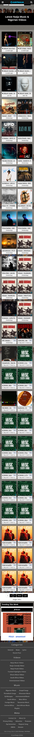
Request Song (23, 724)
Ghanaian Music (24, 693)
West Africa (23, 699)
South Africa (11, 699)
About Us (22, 718)
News (18, 650)
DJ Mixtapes (9, 696)
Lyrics (24, 650)
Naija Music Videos (17, 663)
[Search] (31, 2)
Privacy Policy (8, 721)
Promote (28, 721)
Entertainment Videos (17, 681)
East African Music (23, 705)
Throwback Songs (10, 693)
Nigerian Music (11, 690)
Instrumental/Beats (23, 696)
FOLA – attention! (17, 636)
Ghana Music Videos (17, 675)
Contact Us (12, 718)
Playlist (17, 708)
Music (17, 609)
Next (19, 596)
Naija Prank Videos (17, 669)
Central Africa (9, 705)
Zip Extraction (11, 724)
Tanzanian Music (23, 702)
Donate (20, 727)
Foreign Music (10, 702)
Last (25, 596)
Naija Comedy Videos (17, 666)
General (10, 650)
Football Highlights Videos (17, 672)
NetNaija (27, 731)
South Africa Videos (17, 678)
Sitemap (21, 731)
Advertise (19, 721)
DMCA (13, 727)
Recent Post (17, 653)
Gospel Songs (23, 690)
